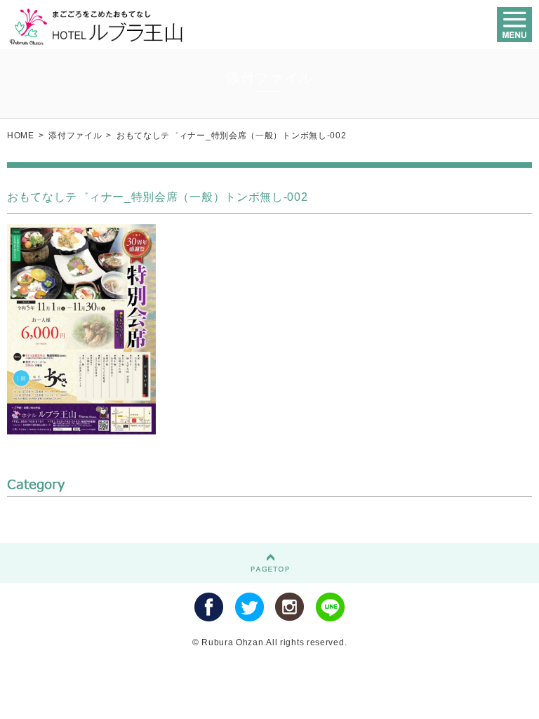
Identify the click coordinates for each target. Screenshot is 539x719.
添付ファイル (75, 135)
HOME (20, 135)
